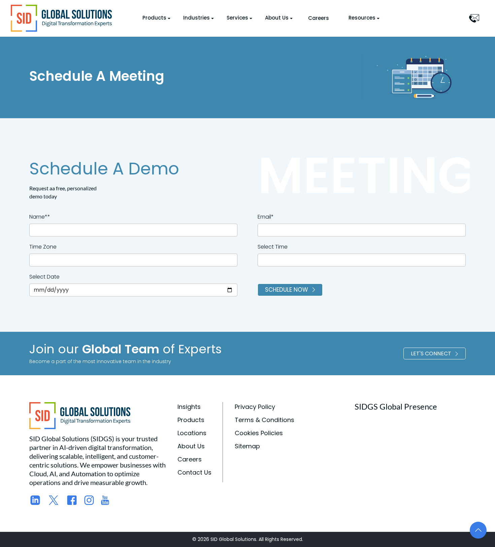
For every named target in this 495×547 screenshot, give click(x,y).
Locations (191, 433)
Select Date (44, 277)
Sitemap (247, 446)
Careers (318, 18)
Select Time (273, 247)
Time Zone (43, 247)
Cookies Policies (259, 433)
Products (190, 420)
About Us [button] (277, 17)
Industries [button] (196, 17)
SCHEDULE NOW (286, 290)
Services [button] (237, 17)
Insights (189, 407)
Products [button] (154, 17)
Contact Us (194, 472)
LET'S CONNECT (431, 353)
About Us (191, 446)
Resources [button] (362, 17)
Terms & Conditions (264, 420)
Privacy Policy (255, 407)
